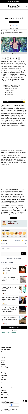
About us (3, 379)
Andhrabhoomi (5, 349)
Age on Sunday (15, 1)
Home (2, 345)
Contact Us (4, 397)
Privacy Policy (5, 395)
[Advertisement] (14, 138)
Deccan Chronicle (6, 347)
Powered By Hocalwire (5, 410)
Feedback (4, 392)
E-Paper (3, 390)
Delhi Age (4, 373)
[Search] (26, 6)
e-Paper (9, 1)
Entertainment (14, 22)
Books (3, 357)
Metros (3, 364)
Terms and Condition (7, 388)
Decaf (2, 377)
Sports (3, 360)
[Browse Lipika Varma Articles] (4, 223)
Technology (4, 367)
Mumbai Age (4, 375)
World (2, 362)
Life (2, 382)
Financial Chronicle (6, 352)
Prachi (13, 217)
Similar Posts (6, 332)
